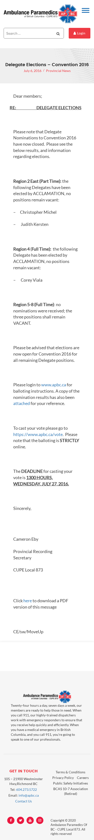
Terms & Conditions (70, 772)
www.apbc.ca (53, 384)
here (27, 600)
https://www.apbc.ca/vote (38, 434)
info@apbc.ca (29, 795)
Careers (83, 778)
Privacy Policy (63, 778)
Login (81, 33)
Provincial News (58, 71)
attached (21, 403)
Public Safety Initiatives (70, 783)
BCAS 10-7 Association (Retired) (70, 791)
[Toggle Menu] (85, 10)
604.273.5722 (26, 789)
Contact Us (23, 801)
